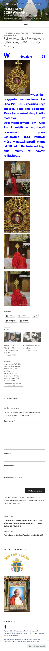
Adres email (9, 466)
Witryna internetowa (13, 478)
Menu (26, 24)
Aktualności (13, 398)
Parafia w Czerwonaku (16, 10)
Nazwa (7, 454)
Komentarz (9, 421)
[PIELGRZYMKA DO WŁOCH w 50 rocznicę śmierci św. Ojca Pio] (12, 337)
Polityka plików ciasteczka (30, 641)
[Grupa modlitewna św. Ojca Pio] (32, 337)
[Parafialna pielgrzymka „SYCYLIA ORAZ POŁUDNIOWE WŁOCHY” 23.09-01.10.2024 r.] (13, 372)
